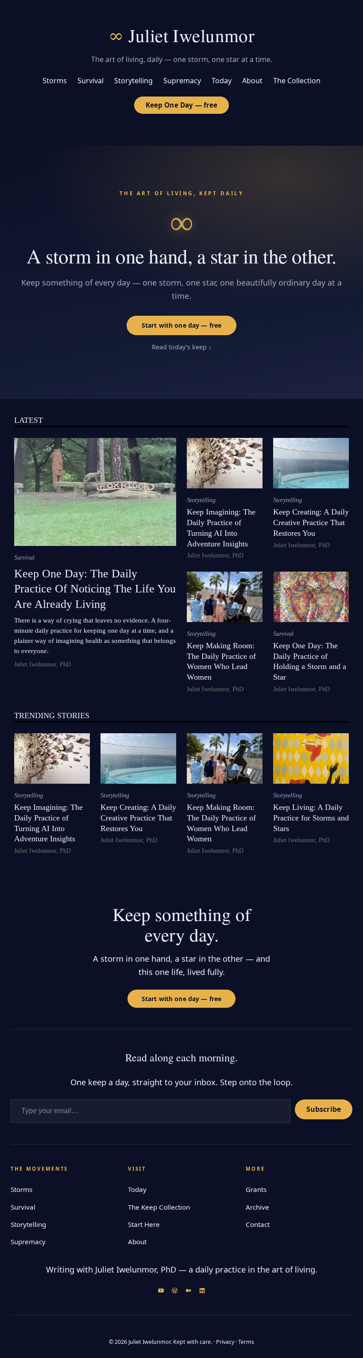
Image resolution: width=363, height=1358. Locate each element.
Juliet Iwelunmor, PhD (42, 664)
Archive (257, 1207)
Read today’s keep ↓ (182, 347)
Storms (21, 1189)
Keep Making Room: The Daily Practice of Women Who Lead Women (221, 661)
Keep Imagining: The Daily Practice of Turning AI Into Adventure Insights (221, 527)
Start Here (144, 1224)
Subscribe (323, 1109)
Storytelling (201, 500)
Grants (256, 1189)
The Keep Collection (159, 1207)
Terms (246, 1342)
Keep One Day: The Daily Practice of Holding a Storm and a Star (309, 661)
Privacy (225, 1342)
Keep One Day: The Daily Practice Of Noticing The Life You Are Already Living (95, 589)
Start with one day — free (181, 325)
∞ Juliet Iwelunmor (181, 35)
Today (137, 1189)
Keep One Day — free (182, 105)
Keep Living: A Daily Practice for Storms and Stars (311, 818)
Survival (24, 557)
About (137, 1241)
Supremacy (28, 1241)
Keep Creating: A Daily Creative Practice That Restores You (311, 522)
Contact (258, 1224)
